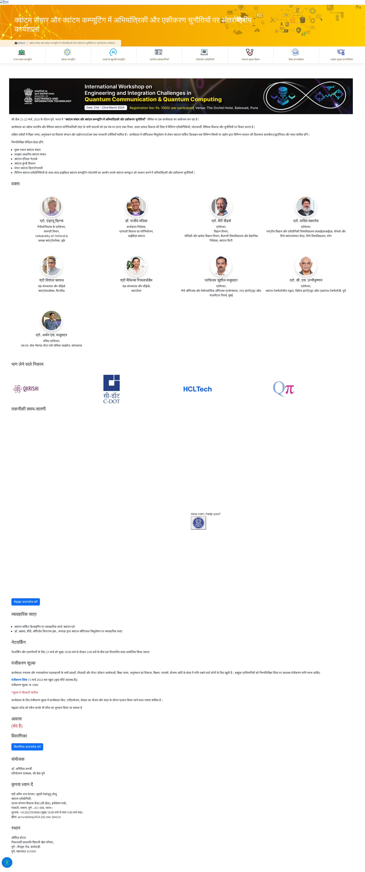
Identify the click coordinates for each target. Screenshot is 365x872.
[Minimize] (199, 620)
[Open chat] (198, 523)
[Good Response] (218, 820)
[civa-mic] (274, 857)
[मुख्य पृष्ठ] (15, 43)
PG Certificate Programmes (247, 836)
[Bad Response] (233, 820)
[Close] (215, 620)
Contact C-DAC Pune (341, 836)
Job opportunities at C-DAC (297, 836)
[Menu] (199, 604)
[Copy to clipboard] (203, 820)
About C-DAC (209, 836)
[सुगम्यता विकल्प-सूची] (7, 862)
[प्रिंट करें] (4, 2)
